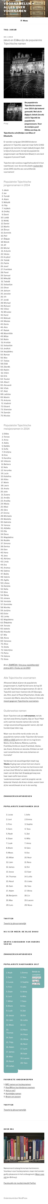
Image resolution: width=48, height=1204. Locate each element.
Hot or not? (10, 1090)
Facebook (8, 1183)
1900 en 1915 (9, 740)
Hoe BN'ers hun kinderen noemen (20, 1087)
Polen (27, 115)
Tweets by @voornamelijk (15, 923)
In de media (17, 1183)
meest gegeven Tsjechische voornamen (21, 701)
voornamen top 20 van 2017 (36, 981)
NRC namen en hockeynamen (18, 1084)
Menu (25, 21)
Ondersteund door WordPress (15, 1198)
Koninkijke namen (13, 1093)
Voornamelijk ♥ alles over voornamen (19, 7)
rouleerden (38, 166)
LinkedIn (26, 1183)
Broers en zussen (13, 1097)
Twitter (33, 1183)
